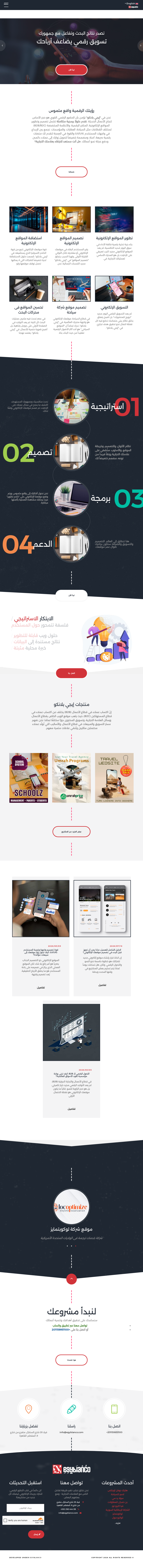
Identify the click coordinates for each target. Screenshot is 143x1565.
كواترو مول (117, 1517)
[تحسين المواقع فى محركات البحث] (28, 286)
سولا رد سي (117, 1498)
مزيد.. (117, 1523)
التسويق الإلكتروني (114, 307)
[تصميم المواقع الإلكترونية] (71, 217)
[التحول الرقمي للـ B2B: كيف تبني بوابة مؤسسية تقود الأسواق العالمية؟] (71, 1030)
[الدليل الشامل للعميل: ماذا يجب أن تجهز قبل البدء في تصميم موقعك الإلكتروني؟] (102, 906)
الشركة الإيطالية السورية (118, 1510)
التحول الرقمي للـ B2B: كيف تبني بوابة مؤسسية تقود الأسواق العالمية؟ (71, 1074)
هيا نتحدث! (71, 1360)
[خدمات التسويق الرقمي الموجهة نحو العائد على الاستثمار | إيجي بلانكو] (114, 286)
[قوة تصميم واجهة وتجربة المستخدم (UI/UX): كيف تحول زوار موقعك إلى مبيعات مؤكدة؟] (40, 906)
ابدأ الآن (71, 70)
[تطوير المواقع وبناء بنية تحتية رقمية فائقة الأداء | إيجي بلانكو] (114, 217)
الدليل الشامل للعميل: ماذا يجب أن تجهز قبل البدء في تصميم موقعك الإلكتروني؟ (102, 951)
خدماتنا (71, 172)
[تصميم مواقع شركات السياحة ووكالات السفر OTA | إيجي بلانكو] (71, 286)
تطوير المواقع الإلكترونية (114, 238)
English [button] (131, 3)
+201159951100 (61, 1329)
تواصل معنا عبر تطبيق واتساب (70, 1325)
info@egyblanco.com (71, 1432)
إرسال (36, 1534)
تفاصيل (102, 985)
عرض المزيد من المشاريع (71, 832)
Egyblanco (35, 1557)
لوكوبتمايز (118, 1513)
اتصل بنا (71, 673)
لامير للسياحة (117, 1494)
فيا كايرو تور (117, 1506)
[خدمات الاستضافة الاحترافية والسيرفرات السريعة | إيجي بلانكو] (28, 217)
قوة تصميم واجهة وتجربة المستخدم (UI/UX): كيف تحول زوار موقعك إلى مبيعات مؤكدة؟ (40, 952)
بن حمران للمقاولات (117, 1502)
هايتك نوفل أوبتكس (118, 1490)
